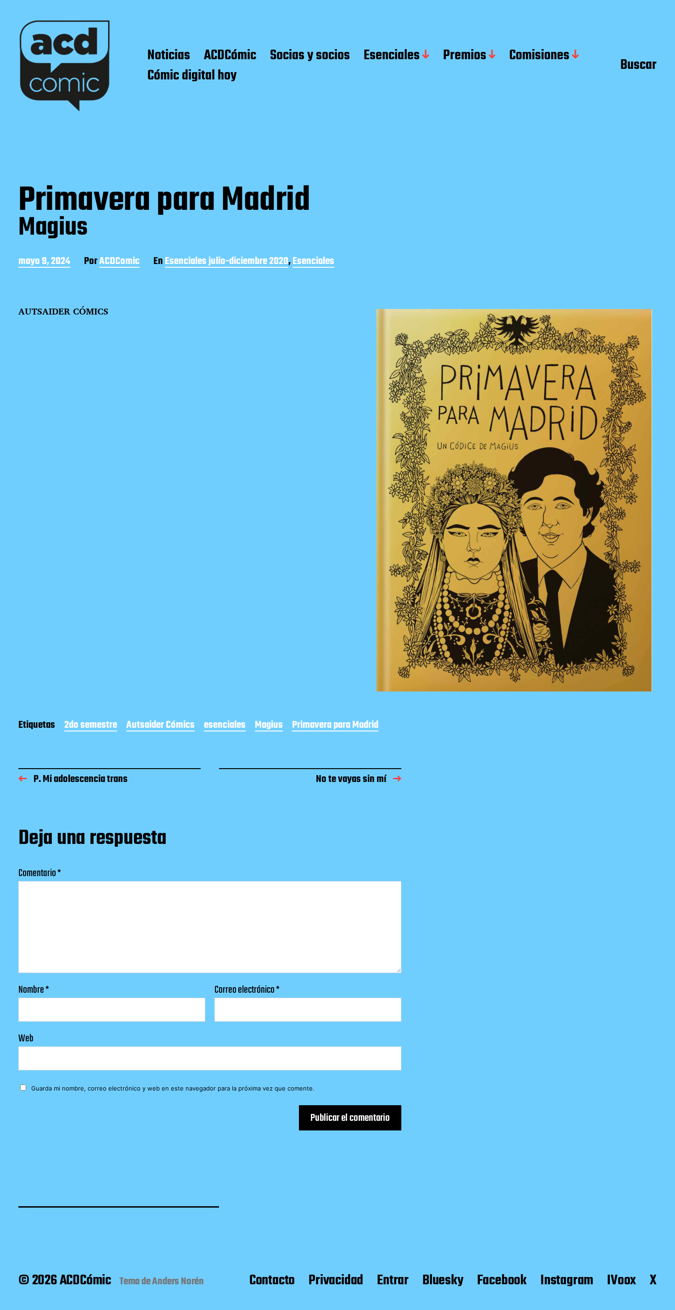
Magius (269, 725)
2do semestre (90, 725)
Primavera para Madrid (335, 725)
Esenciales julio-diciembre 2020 (226, 262)
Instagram (566, 1280)
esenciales (225, 725)
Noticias (168, 56)
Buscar (638, 65)
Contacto (272, 1280)
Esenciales (392, 56)
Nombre (33, 989)
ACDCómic (230, 56)
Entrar (393, 1280)
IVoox (621, 1280)
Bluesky (442, 1280)
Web (26, 1037)
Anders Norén (178, 1281)
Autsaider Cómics (160, 725)
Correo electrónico (247, 989)
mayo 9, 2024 (44, 262)
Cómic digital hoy (191, 76)
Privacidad (336, 1280)
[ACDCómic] (64, 66)
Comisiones (539, 56)
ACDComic (119, 262)
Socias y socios (310, 56)
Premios (464, 56)
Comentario (39, 873)
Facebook (502, 1280)
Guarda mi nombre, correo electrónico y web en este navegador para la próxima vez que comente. (173, 1088)
